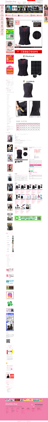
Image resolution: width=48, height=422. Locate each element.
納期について (29, 3)
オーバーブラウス (8, 409)
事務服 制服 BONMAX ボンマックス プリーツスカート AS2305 (34, 190)
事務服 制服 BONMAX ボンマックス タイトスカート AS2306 (39, 190)
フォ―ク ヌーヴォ (9, 122)
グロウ (22, 411)
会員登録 (8, 384)
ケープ (7, 104)
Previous (5, 8)
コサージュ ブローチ (18, 409)
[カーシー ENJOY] (10, 163)
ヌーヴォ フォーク (23, 412)
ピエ (7, 124)
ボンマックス (8, 260)
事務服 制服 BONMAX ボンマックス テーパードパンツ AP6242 (17, 200)
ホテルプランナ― (9, 240)
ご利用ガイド (8, 386)
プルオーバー (8, 94)
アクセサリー (8, 115)
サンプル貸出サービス (40, 3)
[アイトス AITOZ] (9, 212)
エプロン (8, 112)
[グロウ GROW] (10, 222)
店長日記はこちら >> (8, 337)
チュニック (8, 95)
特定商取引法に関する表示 (39, 410)
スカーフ (17, 408)
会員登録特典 (28, 409)
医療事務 (8, 236)
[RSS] (6, 363)
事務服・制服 (16, 18)
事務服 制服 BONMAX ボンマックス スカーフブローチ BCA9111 (17, 210)
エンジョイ (8, 125)
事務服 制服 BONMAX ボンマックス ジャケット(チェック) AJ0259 (17, 190)
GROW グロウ (8, 123)
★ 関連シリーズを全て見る (17, 145)
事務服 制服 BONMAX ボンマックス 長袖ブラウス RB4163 (28, 200)
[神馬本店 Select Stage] (10, 153)
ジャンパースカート (9, 106)
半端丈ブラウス (12, 409)
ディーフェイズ (8, 266)
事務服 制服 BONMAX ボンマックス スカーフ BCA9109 (23, 210)
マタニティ (8, 113)
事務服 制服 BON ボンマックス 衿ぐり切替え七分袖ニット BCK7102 (23, 200)
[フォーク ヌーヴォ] (10, 202)
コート (7, 103)
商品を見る (16, 193)
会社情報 (33, 410)
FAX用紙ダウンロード (39, 408)
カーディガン (7, 411)
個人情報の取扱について (39, 409)
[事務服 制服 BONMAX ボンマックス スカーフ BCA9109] (23, 208)
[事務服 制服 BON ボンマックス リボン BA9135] (28, 208)
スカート (7, 412)
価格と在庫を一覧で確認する (32, 159)
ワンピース (8, 105)
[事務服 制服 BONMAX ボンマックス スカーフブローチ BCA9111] (17, 208)
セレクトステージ (9, 259)
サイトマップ (33, 411)
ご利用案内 (19, 3)
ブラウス (8, 96)
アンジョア (23, 409)
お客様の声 (24, 3)
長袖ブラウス (12, 408)
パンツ (7, 413)
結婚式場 (8, 242)
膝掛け (17, 411)
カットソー (8, 97)
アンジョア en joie (9, 121)
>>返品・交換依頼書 (10, 283)
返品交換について (9, 389)
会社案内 (34, 3)
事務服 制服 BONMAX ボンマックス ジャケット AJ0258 (23, 190)
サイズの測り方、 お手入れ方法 (33, 409)
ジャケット (7, 408)
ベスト (18, 18)
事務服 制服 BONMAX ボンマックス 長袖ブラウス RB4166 (34, 200)
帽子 (17, 410)
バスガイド (8, 238)
